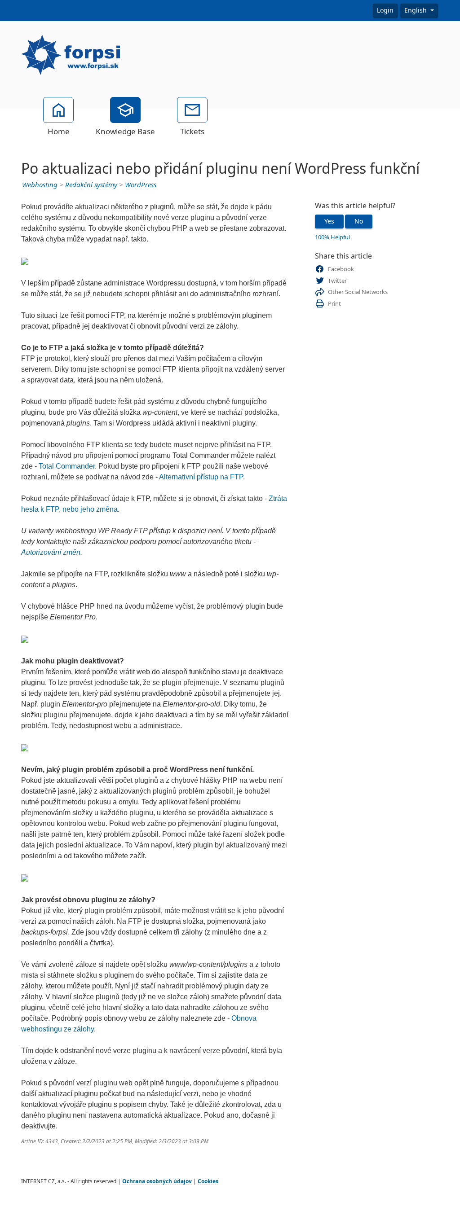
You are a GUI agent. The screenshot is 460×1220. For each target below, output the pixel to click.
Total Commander (67, 466)
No (358, 221)
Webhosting (40, 185)
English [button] (416, 10)
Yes (329, 221)
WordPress (140, 185)
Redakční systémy (91, 185)
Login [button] (385, 10)
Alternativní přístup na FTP (201, 477)
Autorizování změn (50, 552)
